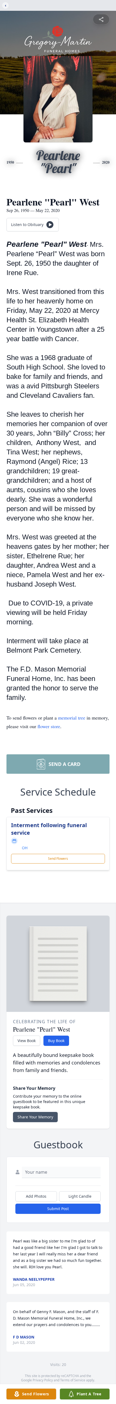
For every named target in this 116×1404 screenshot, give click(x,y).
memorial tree (71, 717)
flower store (48, 726)
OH (25, 847)
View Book (27, 1040)
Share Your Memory (35, 1116)
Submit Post (58, 1208)
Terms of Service (72, 1380)
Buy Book (56, 1040)
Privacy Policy (43, 1380)
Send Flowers (58, 858)
